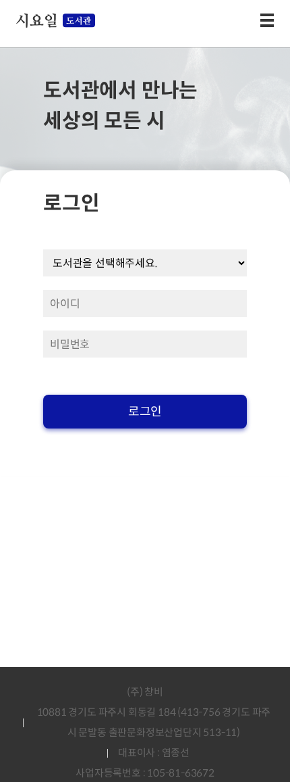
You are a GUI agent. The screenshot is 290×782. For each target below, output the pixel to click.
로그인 (145, 411)
